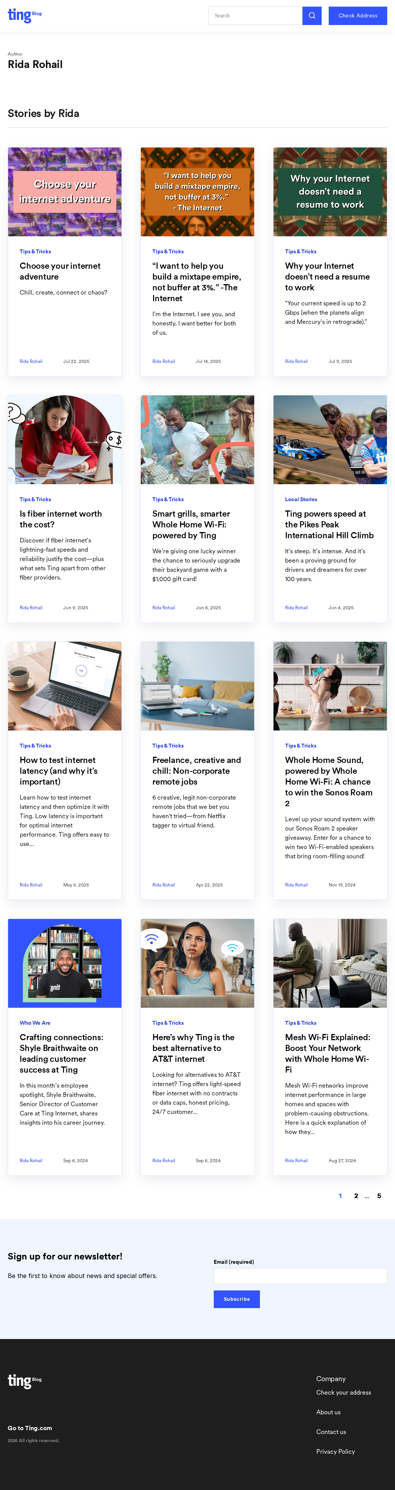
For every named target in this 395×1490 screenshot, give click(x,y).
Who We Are (35, 1022)
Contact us (331, 1432)
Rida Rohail (31, 361)
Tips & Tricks (35, 251)
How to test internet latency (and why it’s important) (58, 770)
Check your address (343, 1392)
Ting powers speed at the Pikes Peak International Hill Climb (329, 524)
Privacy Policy (335, 1451)
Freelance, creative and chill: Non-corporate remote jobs (196, 770)
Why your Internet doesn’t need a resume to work (327, 276)
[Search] (312, 16)
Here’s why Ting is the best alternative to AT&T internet (193, 1048)
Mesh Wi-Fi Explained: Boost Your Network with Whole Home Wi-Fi (327, 1053)
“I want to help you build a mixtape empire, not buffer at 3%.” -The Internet (196, 281)
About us (328, 1412)
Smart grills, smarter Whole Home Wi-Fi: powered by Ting (191, 524)
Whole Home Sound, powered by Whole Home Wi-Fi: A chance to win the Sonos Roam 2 (328, 781)
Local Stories (301, 499)
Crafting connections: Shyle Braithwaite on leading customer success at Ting (61, 1053)
